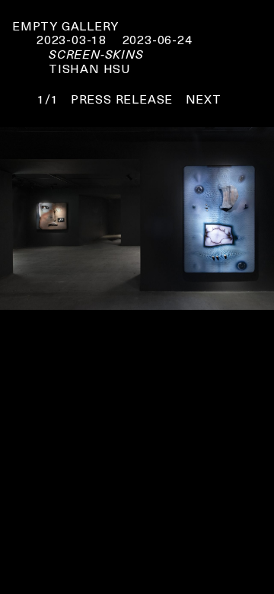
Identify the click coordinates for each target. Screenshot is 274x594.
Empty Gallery (65, 25)
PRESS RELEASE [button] (122, 98)
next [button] (203, 98)
